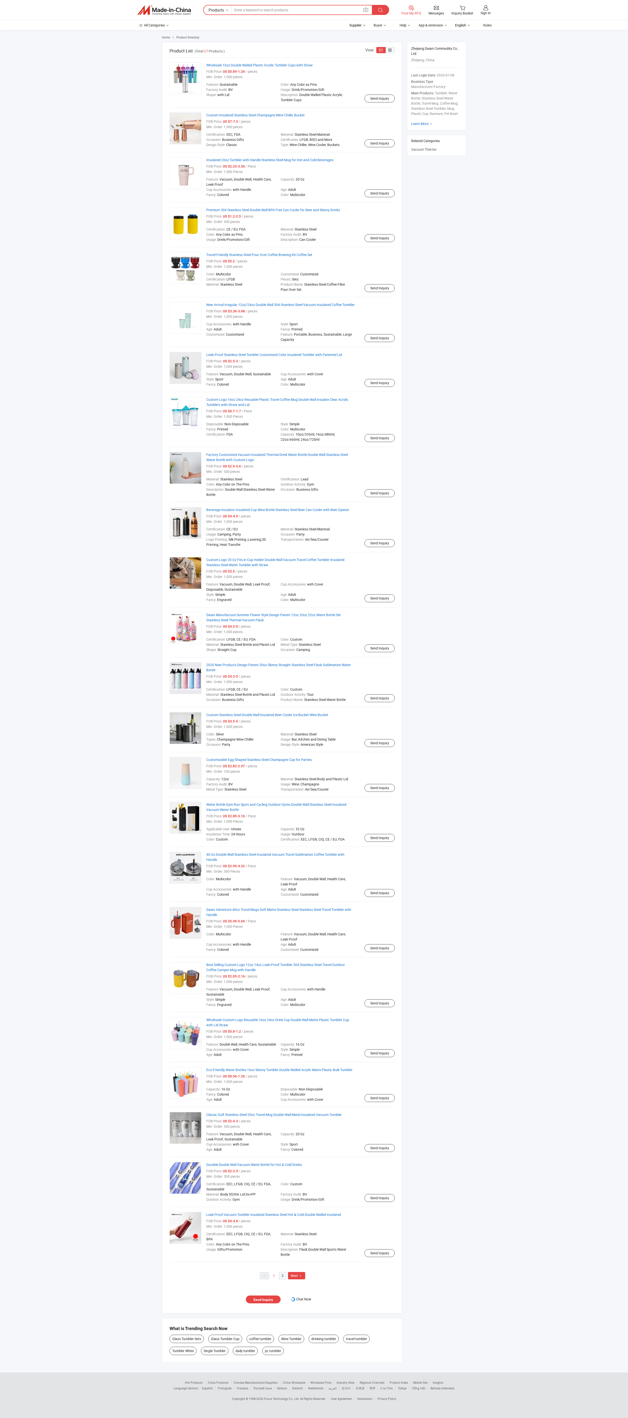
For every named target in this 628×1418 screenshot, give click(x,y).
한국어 (346, 1388)
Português (225, 1388)
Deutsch (297, 1388)
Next (296, 1275)
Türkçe (402, 1388)
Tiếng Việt (418, 1388)
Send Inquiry (379, 98)
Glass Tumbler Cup (225, 1338)
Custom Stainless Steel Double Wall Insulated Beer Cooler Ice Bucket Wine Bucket (267, 714)
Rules (487, 25)
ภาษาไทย (386, 1388)
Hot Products (194, 1382)
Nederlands (315, 1388)
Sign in (486, 13)
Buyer (378, 25)
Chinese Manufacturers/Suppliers (256, 1382)
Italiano (282, 1388)
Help (403, 25)
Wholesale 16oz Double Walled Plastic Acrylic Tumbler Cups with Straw (259, 65)
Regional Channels (372, 1382)
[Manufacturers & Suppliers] (164, 10)
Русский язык (262, 1388)
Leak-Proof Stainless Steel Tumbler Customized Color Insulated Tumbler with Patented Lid (274, 354)
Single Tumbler (215, 1350)
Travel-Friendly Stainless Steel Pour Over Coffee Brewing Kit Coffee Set (259, 254)
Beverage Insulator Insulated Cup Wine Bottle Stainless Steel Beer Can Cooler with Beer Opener (277, 509)
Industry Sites (345, 1382)
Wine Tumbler (291, 1338)
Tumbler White (183, 1350)
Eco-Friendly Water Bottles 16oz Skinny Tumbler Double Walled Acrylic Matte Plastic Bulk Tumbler (279, 1069)
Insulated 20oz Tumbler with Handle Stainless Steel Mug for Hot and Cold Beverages (269, 160)
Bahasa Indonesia (442, 1388)
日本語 (360, 1388)
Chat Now (303, 1299)
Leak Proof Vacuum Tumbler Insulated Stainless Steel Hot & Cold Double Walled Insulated (273, 1214)
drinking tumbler (323, 1338)
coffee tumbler (260, 1338)
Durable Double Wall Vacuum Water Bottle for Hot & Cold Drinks (254, 1164)
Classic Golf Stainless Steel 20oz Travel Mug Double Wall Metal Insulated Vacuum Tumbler (274, 1114)
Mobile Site (420, 1382)
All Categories (154, 25)
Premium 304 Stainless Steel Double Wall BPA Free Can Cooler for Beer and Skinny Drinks (273, 210)
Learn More (422, 123)
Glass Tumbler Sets (186, 1338)
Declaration (364, 1399)
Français (242, 1388)
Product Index (399, 1382)
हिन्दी (372, 1388)
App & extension (431, 25)
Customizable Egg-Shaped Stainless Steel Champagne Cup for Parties (259, 759)
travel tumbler (356, 1338)
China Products (218, 1382)
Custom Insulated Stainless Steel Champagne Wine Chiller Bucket (255, 115)
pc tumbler (273, 1350)
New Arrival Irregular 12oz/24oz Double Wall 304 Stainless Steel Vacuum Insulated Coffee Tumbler (280, 304)
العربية (332, 1388)
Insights (438, 1382)
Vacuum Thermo (423, 149)
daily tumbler (245, 1350)
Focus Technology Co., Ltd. (282, 1399)
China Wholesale (294, 1382)
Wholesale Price (320, 1382)
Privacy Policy (387, 1399)
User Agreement (341, 1399)
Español (207, 1388)
